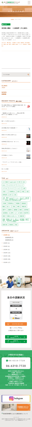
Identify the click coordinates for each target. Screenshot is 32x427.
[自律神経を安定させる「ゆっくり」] (28, 143)
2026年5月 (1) (9, 239)
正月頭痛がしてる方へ (7, 155)
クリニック (20, 185)
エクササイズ (11, 185)
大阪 (27, 191)
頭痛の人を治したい (12, 216)
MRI (19, 182)
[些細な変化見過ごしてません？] (28, 150)
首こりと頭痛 (5, 169)
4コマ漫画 (5, 182)
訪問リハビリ (14, 213)
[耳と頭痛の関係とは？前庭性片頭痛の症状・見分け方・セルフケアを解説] (28, 106)
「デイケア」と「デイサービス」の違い (12, 162)
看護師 (18, 203)
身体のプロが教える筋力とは (9, 134)
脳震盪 (15, 209)
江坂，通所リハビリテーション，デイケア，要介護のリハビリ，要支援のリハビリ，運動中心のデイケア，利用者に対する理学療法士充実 (16, 199)
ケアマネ (5, 188)
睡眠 (4, 206)
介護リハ (5, 191)
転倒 (21, 213)
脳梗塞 (10, 209)
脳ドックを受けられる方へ (8, 121)
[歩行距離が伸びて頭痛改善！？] (28, 129)
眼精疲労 (24, 203)
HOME (12, 19)
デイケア (11, 188)
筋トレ (9, 206)
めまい (4, 185)
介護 (24, 188)
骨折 (16, 224)
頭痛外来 (22, 216)
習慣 (14, 206)
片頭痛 (4, 203)
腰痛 (20, 209)
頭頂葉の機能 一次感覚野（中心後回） (15, 28)
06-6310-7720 (16, 366)
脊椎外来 (24, 206)
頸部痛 (11, 224)
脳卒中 (4, 209)
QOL (24, 182)
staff (5, 24)
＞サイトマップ (16, 417)
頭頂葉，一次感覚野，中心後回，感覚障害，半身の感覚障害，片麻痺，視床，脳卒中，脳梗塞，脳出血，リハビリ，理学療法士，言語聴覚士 (16, 44)
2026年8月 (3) (9, 237)
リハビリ (18, 188)
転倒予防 (26, 213)
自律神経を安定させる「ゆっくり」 (11, 141)
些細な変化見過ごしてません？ (9, 148)
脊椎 (18, 206)
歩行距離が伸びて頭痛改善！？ (9, 128)
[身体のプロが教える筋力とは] (28, 136)
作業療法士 (12, 191)
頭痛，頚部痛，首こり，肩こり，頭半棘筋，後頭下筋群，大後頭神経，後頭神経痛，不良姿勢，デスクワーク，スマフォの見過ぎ (16, 220)
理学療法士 (11, 203)
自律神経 (26, 209)
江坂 (15, 194)
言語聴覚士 (5, 213)
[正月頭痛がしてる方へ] (28, 157)
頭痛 (4, 216)
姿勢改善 (5, 194)
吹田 (18, 191)
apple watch (13, 182)
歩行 (10, 194)
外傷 (23, 191)
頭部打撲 (5, 224)
